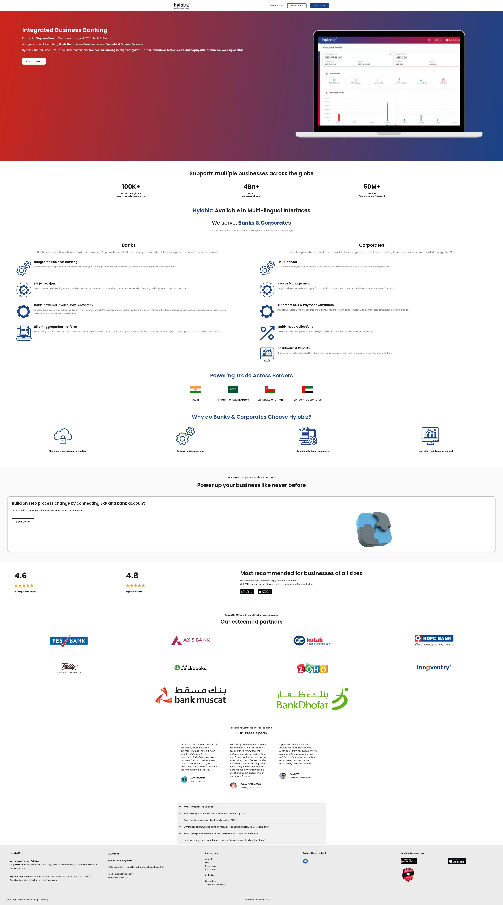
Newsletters (210, 866)
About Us (209, 859)
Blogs (207, 862)
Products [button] (275, 5)
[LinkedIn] (305, 861)
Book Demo (297, 5)
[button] (281, 5)
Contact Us (210, 869)
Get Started (319, 5)
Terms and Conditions (215, 884)
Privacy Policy (211, 881)
